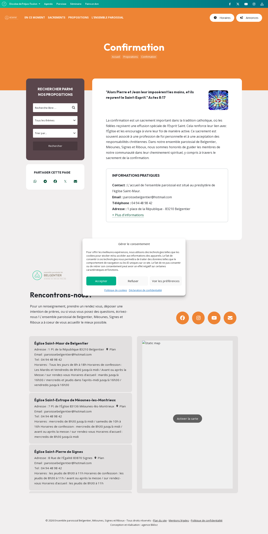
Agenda (48, 3)
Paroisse (61, 3)
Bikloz (154, 525)
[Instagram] (198, 318)
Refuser (133, 281)
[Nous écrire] (230, 318)
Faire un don (92, 3)
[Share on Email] (75, 181)
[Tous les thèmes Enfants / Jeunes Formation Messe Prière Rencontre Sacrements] (55, 120)
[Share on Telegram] (45, 181)
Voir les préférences (166, 281)
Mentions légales (179, 520)
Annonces (251, 18)
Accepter (101, 281)
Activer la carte (187, 419)
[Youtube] (214, 318)
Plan (112, 349)
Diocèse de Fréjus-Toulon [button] (23, 3)
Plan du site (160, 520)
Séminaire (75, 3)
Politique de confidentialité (206, 520)
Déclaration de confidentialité (145, 290)
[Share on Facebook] (55, 181)
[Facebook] (182, 318)
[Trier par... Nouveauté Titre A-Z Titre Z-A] (55, 133)
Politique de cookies (115, 290)
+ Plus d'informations (128, 215)
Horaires (224, 18)
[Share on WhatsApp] (35, 181)
